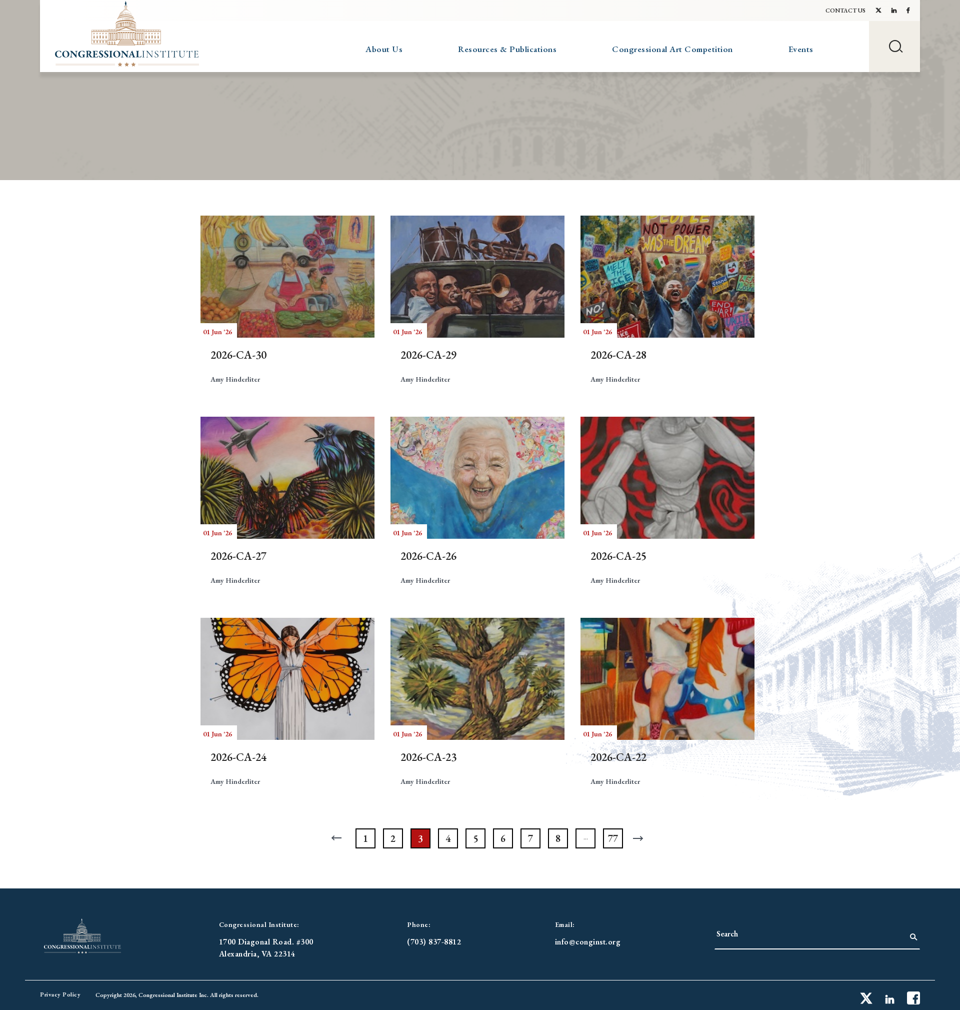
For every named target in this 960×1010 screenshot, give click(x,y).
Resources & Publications (507, 49)
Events (801, 49)
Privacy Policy (60, 994)
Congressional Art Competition (672, 49)
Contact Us (846, 11)
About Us (384, 49)
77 (613, 838)
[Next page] (640, 838)
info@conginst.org (588, 941)
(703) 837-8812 (434, 941)
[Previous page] (338, 838)
